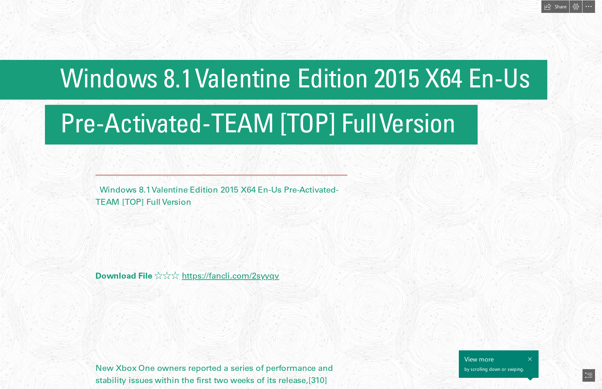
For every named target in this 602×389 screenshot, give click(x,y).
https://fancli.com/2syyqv (230, 275)
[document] (301, 194)
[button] (555, 6)
